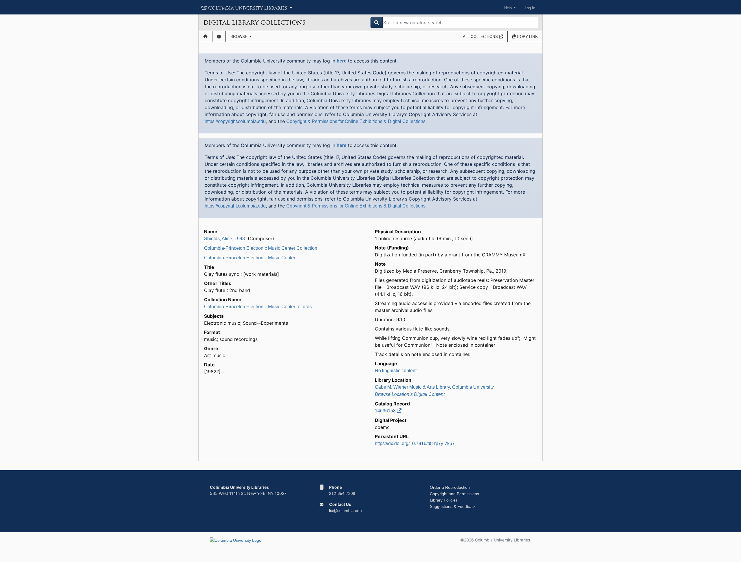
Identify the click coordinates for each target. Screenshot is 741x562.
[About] (218, 36)
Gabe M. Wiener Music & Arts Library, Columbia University (434, 387)
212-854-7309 (342, 493)
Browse (239, 36)
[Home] (205, 36)
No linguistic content (396, 370)
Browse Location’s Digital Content (410, 394)
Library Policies (444, 500)
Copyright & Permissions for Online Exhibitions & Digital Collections (355, 121)
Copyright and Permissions (454, 493)
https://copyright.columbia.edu (235, 121)
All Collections (481, 36)
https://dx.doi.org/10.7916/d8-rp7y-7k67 (415, 443)
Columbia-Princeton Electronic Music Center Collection (260, 248)
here (341, 60)
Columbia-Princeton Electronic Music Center (249, 257)
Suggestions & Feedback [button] (453, 506)
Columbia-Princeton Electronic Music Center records (258, 306)
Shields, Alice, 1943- (225, 238)
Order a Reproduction (450, 487)
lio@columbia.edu (345, 510)
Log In (530, 8)
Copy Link (527, 36)
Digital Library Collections (254, 22)
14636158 (386, 410)
